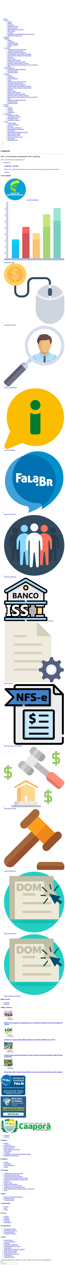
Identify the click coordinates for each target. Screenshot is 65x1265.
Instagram (6, 1004)
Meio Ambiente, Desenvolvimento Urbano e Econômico (22, 65)
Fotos (5, 1208)
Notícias (6, 104)
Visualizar (6, 172)
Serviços (6, 106)
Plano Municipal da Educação (15, 29)
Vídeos (6, 1209)
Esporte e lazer (11, 58)
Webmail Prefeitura (12, 140)
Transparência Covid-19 (13, 117)
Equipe (9, 46)
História (9, 23)
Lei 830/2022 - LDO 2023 (11, 166)
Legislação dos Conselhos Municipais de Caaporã (20, 34)
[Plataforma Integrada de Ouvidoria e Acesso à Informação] (13, 1095)
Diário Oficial (11, 31)
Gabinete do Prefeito (12, 43)
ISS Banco (50, 620)
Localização (10, 25)
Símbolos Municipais (13, 26)
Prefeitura (6, 37)
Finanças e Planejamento (14, 60)
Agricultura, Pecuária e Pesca (15, 51)
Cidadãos (9, 107)
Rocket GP (47, 1260)
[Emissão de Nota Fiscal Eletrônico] (13, 1117)
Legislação (10, 32)
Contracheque (11, 130)
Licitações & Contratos (13, 120)
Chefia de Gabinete (12, 45)
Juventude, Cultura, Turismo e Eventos (17, 63)
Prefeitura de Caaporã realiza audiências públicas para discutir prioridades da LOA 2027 (29, 1039)
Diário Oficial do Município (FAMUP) (17, 132)
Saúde (9, 66)
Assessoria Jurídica (12, 72)
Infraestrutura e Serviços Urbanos (16, 61)
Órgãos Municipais (9, 68)
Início (5, 19)
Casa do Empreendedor (32, 200)
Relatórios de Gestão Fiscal (14, 35)
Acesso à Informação (13, 124)
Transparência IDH (12, 118)
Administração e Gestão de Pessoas (16, 49)
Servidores (10, 111)
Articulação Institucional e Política (16, 52)
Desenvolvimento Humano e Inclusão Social (19, 55)
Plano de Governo (12, 28)
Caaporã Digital (11, 123)
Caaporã (6, 20)
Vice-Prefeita (10, 42)
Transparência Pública (13, 115)
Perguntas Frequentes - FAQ (15, 137)
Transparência (8, 114)
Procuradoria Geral (12, 71)
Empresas (10, 109)
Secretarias (7, 48)
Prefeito (9, 40)
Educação (10, 57)
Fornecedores (11, 112)
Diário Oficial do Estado (13, 134)
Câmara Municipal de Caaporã (15, 129)
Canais (6, 121)
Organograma (11, 138)
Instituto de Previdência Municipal (16, 69)
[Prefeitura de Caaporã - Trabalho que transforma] (27, 16)
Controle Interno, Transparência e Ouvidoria (19, 54)
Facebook (6, 1002)
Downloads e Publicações (14, 127)
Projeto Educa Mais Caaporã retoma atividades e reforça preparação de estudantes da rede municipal (33, 1072)
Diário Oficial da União (13, 135)
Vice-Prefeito (10, 77)
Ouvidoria (10, 126)
